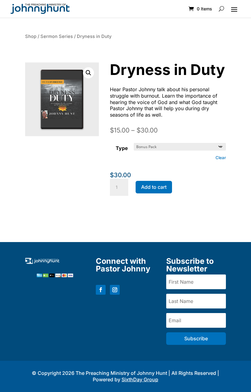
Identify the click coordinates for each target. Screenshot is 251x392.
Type (122, 148)
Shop (30, 36)
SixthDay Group (140, 379)
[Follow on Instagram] (115, 290)
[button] (88, 72)
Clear (220, 157)
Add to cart (154, 187)
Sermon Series (56, 36)
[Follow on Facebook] (101, 290)
